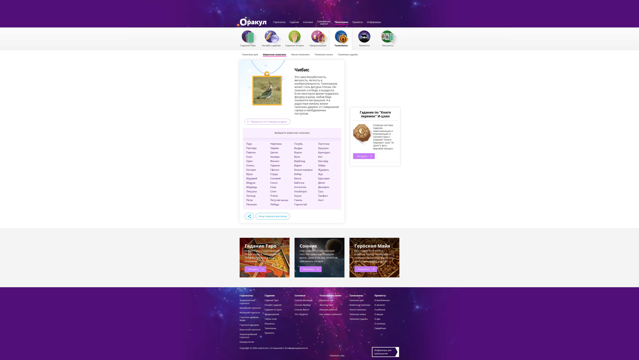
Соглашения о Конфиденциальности (289, 348)
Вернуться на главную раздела (269, 121)
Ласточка (323, 143)
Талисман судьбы (358, 318)
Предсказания (318, 45)
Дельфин (323, 187)
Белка (297, 178)
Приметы (357, 22)
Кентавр (323, 161)
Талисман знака (357, 314)
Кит (320, 156)
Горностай (300, 204)
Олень (250, 165)
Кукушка (323, 148)
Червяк (274, 148)
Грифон (323, 195)
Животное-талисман (359, 304)
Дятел (321, 182)
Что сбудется (301, 314)
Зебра (321, 165)
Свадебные (380, 328)
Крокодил (324, 152)
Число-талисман (357, 309)
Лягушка (251, 191)
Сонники (308, 22)
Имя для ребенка (328, 309)
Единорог (324, 178)
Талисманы (341, 22)
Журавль (323, 169)
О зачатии (379, 304)
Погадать (362, 156)
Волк (297, 156)
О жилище (379, 323)
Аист (321, 200)
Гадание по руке (294, 45)
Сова (273, 187)
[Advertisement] (375, 83)
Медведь (251, 187)
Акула (297, 195)
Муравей (251, 178)
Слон (273, 191)
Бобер (298, 174)
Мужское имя (327, 300)
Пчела (274, 195)
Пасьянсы (387, 45)
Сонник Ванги (302, 309)
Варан (298, 165)
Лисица (250, 195)
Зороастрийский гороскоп (248, 336)
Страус (274, 174)
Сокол (274, 182)
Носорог (251, 169)
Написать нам (337, 355)
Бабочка (299, 182)
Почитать (308, 269)
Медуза (250, 182)
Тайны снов (271, 318)
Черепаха (276, 143)
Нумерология (247, 341)
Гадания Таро (272, 300)
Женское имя (326, 304)
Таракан (275, 165)
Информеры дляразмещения (382, 352)
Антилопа (300, 187)
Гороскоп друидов (249, 324)
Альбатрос (300, 191)
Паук (249, 143)
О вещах (378, 314)
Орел (249, 161)
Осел (249, 156)
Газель (298, 200)
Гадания (294, 22)
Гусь (320, 191)
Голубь (298, 143)
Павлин (251, 152)
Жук (320, 174)
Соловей (275, 178)
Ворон (298, 152)
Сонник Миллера (303, 300)
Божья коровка (303, 169)
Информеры (374, 22)
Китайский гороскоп (250, 307)
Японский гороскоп (250, 312)
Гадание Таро (248, 45)
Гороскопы (279, 22)
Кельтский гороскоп (250, 329)
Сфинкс (274, 169)
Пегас (249, 200)
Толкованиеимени (323, 22)
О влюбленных (382, 300)
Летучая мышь (279, 200)
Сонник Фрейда (303, 304)
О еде (377, 318)
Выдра (298, 148)
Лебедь (274, 204)
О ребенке (379, 309)
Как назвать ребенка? (331, 314)
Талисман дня (356, 300)
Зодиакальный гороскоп (247, 302)
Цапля (274, 152)
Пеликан (251, 204)
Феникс (274, 161)
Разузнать (364, 269)
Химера (274, 156)
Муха (249, 174)
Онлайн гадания (271, 45)
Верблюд (299, 161)
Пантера (251, 148)
